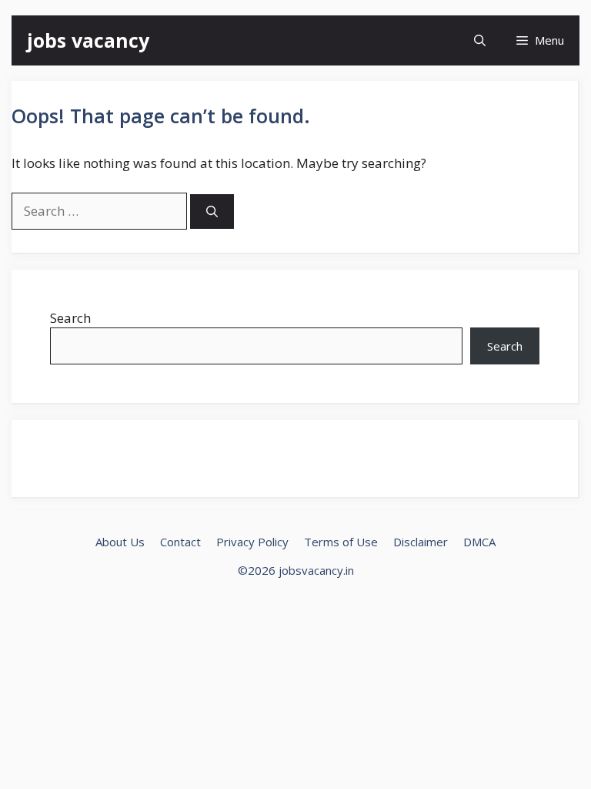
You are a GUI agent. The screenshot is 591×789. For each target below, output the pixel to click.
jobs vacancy (88, 40)
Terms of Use (341, 541)
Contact (180, 541)
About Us (120, 541)
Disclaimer (420, 541)
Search (70, 318)
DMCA (479, 541)
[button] (480, 40)
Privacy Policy (252, 541)
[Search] (212, 211)
